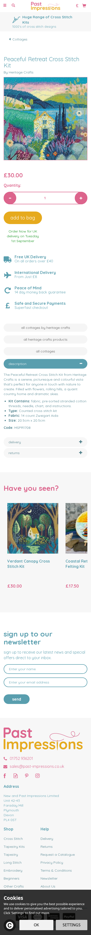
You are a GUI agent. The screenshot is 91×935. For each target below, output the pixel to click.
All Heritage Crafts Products (45, 339)
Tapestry (11, 854)
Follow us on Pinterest (27, 776)
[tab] (45, 364)
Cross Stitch (13, 838)
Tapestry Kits (14, 846)
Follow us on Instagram (37, 776)
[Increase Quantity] (81, 198)
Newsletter (49, 878)
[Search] (13, 5)
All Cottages (45, 351)
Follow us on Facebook (5, 776)
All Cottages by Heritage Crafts (45, 327)
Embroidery (13, 870)
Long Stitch (13, 862)
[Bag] (84, 5)
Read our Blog (16, 776)
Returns (47, 846)
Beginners (11, 878)
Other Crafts (14, 886)
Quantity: (12, 185)
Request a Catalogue (58, 854)
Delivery (47, 838)
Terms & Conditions (56, 870)
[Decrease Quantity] (10, 198)
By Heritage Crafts (18, 72)
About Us (48, 886)
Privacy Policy (52, 862)
